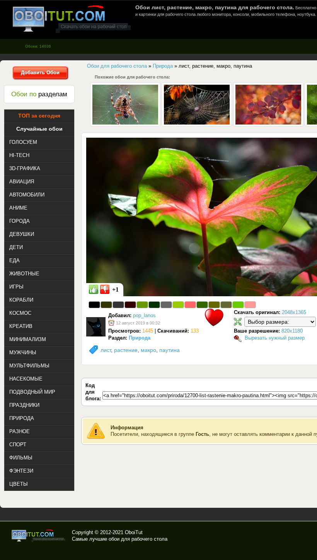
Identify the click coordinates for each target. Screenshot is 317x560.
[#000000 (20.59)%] (94, 304)
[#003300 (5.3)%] (154, 304)
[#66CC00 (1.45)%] (238, 304)
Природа (139, 338)
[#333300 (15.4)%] (106, 304)
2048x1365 (294, 312)
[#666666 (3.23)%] (166, 304)
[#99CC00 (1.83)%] (178, 304)
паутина (169, 350)
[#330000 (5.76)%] (130, 304)
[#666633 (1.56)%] (226, 304)
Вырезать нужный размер (275, 338)
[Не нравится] (104, 289)
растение (126, 350)
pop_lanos (144, 315)
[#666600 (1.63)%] (214, 304)
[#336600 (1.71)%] (202, 304)
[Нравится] (93, 289)
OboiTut (134, 532)
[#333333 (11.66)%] (118, 304)
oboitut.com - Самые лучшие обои (39, 535)
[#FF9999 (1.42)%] (250, 304)
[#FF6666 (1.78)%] (190, 304)
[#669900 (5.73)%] (142, 304)
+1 (115, 289)
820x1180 (292, 331)
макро (148, 350)
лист (106, 350)
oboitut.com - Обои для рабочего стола (71, 18)
